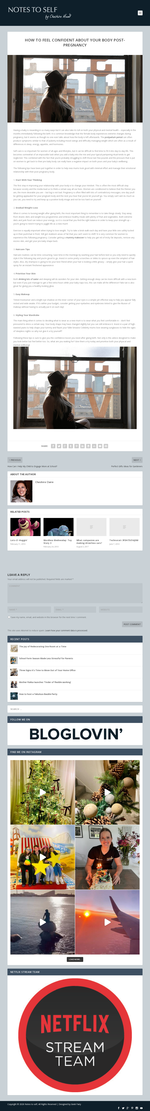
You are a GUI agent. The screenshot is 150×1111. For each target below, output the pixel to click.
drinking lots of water (29, 279)
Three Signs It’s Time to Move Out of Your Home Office (47, 670)
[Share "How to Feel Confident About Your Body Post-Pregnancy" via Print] (106, 446)
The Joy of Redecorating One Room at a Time (42, 646)
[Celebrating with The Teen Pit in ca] (107, 857)
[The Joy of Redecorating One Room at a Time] (14, 648)
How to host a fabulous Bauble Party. (38, 694)
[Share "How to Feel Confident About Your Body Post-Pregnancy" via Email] (100, 446)
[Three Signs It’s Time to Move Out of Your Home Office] (14, 672)
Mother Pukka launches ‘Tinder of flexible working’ (45, 682)
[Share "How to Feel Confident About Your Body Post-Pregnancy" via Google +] (65, 446)
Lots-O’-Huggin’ (19, 540)
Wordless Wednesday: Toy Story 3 (58, 541)
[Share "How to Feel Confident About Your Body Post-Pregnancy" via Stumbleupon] (94, 446)
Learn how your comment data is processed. (66, 630)
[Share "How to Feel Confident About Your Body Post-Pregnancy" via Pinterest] (77, 446)
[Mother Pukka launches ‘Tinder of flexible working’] (14, 684)
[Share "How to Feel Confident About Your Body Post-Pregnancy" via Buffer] (88, 446)
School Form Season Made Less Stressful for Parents (46, 658)
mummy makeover (75, 237)
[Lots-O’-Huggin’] (25, 527)
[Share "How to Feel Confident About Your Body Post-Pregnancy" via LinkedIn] (82, 446)
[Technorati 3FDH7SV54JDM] (124, 527)
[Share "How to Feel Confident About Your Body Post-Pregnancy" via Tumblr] (71, 446)
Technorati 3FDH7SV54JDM (123, 540)
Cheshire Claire (44, 482)
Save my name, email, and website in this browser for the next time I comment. (48, 617)
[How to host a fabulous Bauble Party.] (14, 696)
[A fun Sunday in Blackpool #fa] (42, 857)
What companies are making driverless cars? (89, 541)
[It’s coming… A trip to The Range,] (107, 792)
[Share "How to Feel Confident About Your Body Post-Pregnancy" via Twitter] (59, 446)
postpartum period (113, 137)
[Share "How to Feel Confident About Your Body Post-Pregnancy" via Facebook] (53, 446)
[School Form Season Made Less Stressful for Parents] (14, 660)
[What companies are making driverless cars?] (91, 527)
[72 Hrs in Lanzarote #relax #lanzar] (107, 922)
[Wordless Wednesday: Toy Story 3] (59, 527)
